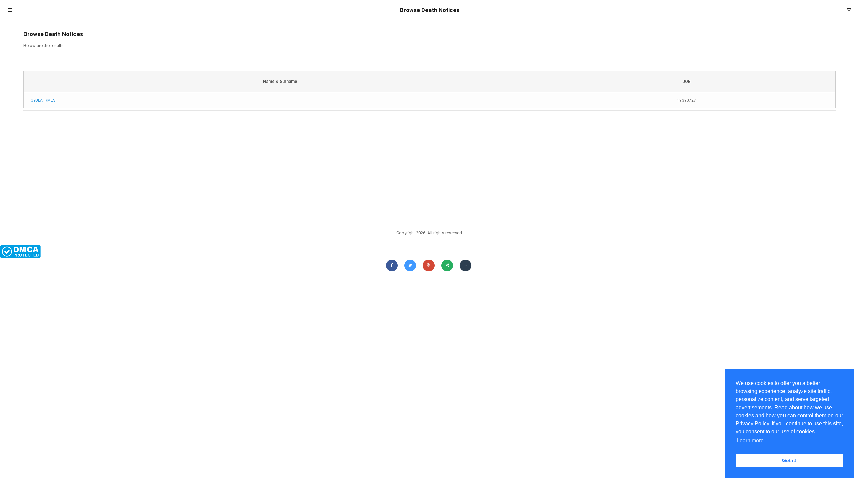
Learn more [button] (750, 440)
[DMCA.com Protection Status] (429, 251)
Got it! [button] (789, 460)
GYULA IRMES (43, 100)
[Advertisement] (429, 168)
